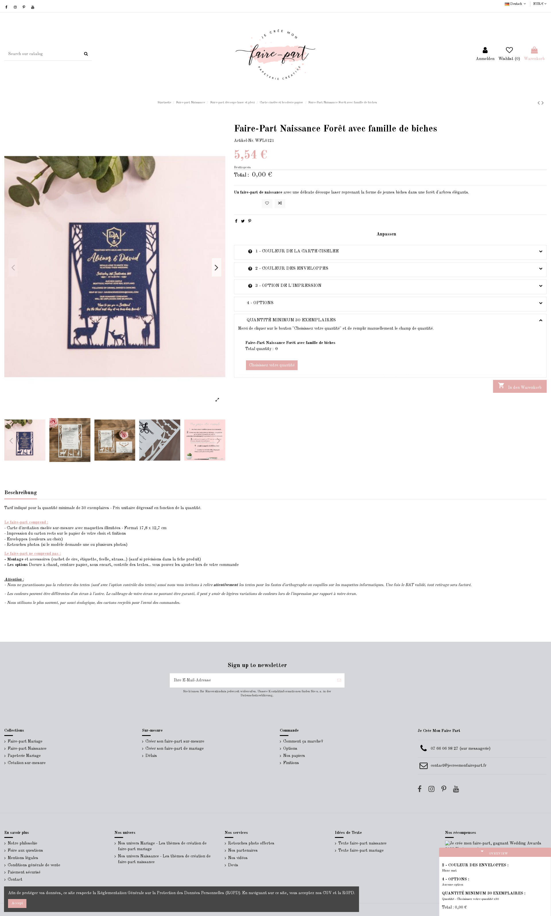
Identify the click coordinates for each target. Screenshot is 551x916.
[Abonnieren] (339, 680)
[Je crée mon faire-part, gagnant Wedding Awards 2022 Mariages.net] (496, 846)
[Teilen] (236, 221)
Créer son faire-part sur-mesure (174, 741)
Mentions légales (23, 858)
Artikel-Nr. (244, 141)
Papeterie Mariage (24, 756)
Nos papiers (294, 756)
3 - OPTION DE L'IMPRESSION (279, 285)
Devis (233, 865)
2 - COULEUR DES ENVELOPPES (283, 268)
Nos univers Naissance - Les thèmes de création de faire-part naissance (164, 859)
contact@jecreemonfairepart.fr (458, 766)
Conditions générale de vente (34, 865)
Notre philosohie (22, 843)
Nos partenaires (243, 851)
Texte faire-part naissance (362, 843)
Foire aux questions (25, 851)
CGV (327, 893)
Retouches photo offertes (251, 843)
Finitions (291, 763)
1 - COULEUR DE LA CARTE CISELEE (288, 251)
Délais (151, 756)
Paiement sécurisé (24, 872)
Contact (15, 880)
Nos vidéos (238, 858)
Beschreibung (20, 492)
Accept (17, 903)
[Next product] (543, 103)
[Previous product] (540, 103)
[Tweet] (243, 221)
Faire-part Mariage (25, 741)
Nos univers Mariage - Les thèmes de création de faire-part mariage (162, 846)
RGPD (348, 893)
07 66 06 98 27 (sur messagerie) (460, 749)
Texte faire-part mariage (361, 851)
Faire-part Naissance (27, 749)
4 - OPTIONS (255, 303)
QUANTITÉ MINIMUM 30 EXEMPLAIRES (287, 320)
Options (290, 749)
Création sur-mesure (27, 763)
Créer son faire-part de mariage (174, 749)
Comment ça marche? (303, 741)
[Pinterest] (249, 221)
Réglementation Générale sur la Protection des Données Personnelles (160, 893)
